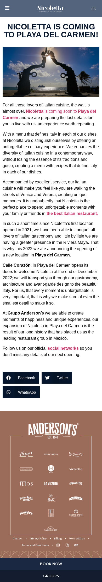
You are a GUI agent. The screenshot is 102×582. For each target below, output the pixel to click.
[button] (21, 378)
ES (93, 8)
